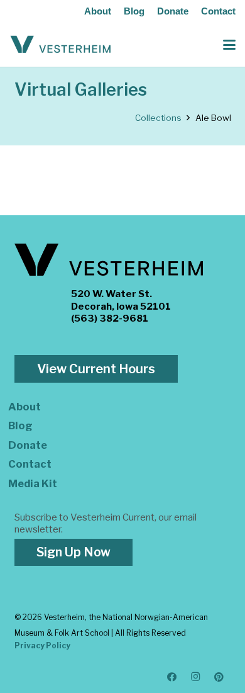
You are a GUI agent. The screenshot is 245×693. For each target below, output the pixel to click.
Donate (172, 11)
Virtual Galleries (80, 89)
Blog (134, 11)
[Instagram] (196, 677)
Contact (218, 11)
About (97, 11)
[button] (229, 44)
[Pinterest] (219, 677)
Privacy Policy (42, 645)
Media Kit (32, 483)
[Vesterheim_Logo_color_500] (60, 44)
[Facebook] (172, 677)
